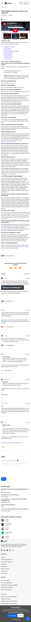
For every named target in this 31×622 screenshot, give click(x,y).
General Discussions (6, 492)
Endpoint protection (5, 598)
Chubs (6, 519)
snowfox (5, 335)
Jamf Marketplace (8, 55)
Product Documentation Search (11, 51)
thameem (5, 403)
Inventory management (6, 589)
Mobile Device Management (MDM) (9, 585)
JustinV (5, 422)
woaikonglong (8, 523)
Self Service (4, 594)
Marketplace (4, 566)
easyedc (5, 278)
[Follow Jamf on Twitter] (1, 550)
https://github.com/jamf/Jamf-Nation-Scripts (11, 442)
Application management (7, 587)
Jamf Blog (3, 564)
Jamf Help (3, 557)
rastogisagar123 (7, 379)
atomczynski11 (8, 532)
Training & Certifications (6, 559)
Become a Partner (5, 568)
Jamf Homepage (8, 49)
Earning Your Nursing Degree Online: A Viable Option (14, 509)
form (2, 121)
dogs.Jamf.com (7, 58)
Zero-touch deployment (6, 582)
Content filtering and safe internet (9, 603)
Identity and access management (9, 596)
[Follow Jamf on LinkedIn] (4, 550)
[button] (3, 3)
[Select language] (20, 3)
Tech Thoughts (4, 496)
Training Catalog (8, 54)
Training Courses (8, 52)
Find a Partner (4, 571)
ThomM (7, 528)
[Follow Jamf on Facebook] (13, 550)
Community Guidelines (9, 46)
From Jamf (4, 7)
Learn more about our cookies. (15, 612)
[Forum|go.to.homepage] (8, 3)
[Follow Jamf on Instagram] (10, 550)
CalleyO (5, 19)
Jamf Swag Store (8, 57)
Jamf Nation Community (6, 561)
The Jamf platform (5, 580)
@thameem (6, 436)
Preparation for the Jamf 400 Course (10, 494)
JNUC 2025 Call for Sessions (8, 504)
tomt (4, 310)
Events (2, 506)
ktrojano (7, 536)
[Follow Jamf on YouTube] (7, 550)
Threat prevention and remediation (9, 601)
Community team (21, 234)
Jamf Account (7, 48)
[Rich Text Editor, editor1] (15, 469)
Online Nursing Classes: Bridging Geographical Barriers (15, 489)
